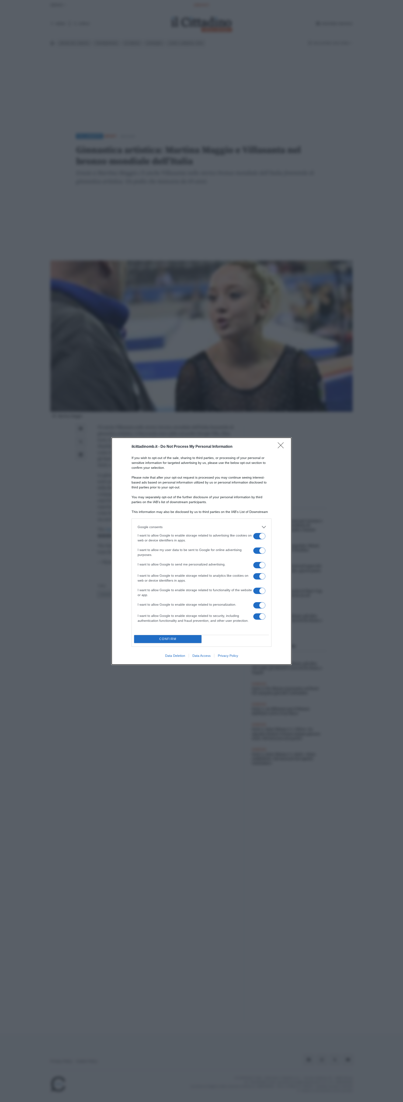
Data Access (201, 656)
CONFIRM (168, 639)
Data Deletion (175, 656)
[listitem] (201, 527)
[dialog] (201, 551)
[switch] (259, 536)
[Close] (282, 446)
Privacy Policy (228, 656)
